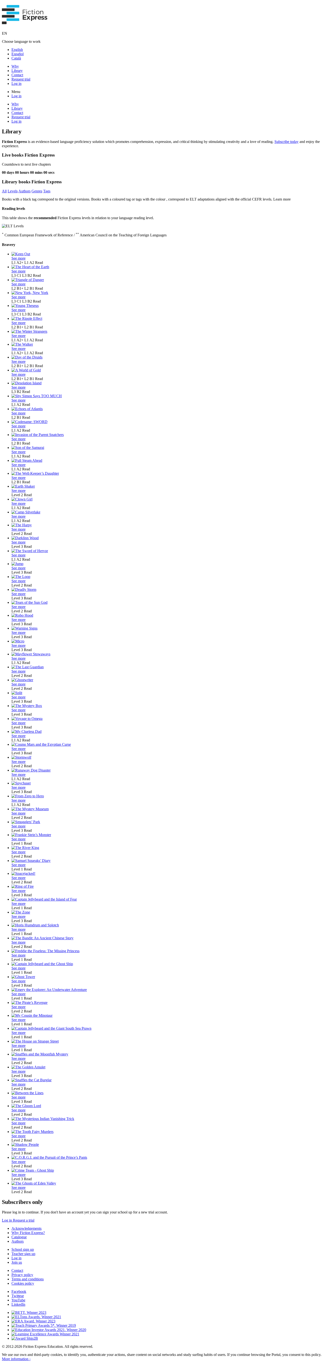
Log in (16, 84)
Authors (24, 191)
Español (17, 54)
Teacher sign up (23, 1254)
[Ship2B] (24, 1338)
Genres (37, 191)
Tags (46, 191)
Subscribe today (286, 142)
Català (16, 58)
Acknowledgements (26, 1228)
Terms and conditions (27, 1279)
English (17, 50)
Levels (13, 191)
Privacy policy (22, 1275)
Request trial (20, 79)
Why (15, 66)
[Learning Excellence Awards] (45, 1334)
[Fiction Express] (24, 21)
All (4, 191)
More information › (16, 1359)
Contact (17, 75)
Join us (16, 1262)
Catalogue (19, 1237)
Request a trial (23, 1220)
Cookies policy (22, 1283)
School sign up (22, 1249)
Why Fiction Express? (28, 1233)
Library (17, 71)
